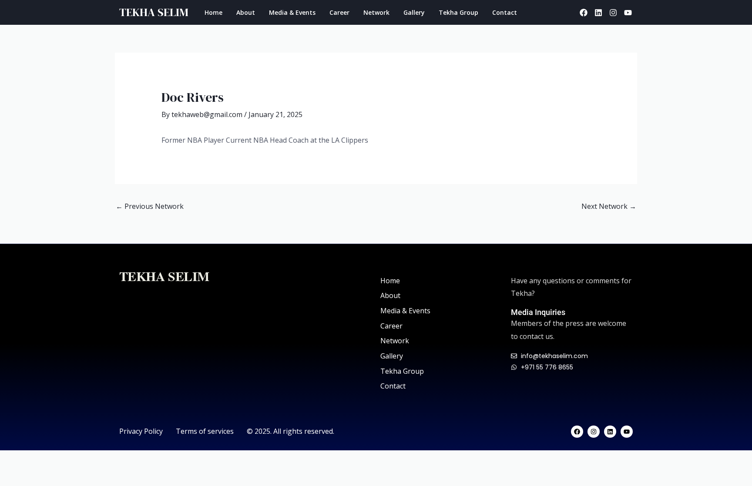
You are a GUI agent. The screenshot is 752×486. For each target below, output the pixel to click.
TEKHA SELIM (153, 12)
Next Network (608, 206)
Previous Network (150, 206)
